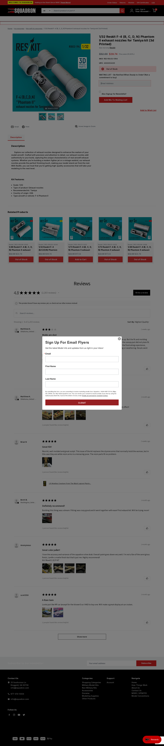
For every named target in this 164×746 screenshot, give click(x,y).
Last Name (50, 379)
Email (48, 354)
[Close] (119, 338)
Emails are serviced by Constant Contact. (95, 395)
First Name (50, 366)
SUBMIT (82, 402)
